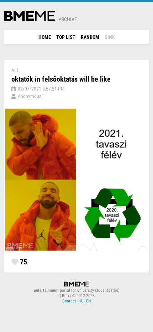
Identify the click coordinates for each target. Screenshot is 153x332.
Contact (69, 301)
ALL (15, 70)
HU (81, 301)
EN (88, 301)
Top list (65, 37)
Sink (110, 37)
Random (90, 37)
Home (44, 37)
